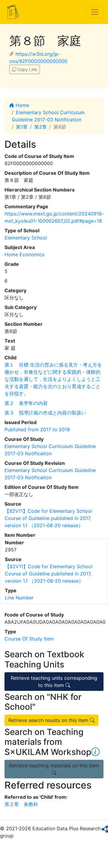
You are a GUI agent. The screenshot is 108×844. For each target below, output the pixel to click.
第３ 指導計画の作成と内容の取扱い (45, 413)
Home (21, 105)
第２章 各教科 (21, 804)
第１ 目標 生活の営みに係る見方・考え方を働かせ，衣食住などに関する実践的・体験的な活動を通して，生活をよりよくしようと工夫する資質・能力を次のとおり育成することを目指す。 (53, 379)
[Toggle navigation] (94, 12)
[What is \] (95, 752)
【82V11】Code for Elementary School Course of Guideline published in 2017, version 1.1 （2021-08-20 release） (48, 518)
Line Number (19, 598)
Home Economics (24, 254)
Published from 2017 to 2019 (37, 429)
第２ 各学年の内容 (26, 403)
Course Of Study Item (29, 639)
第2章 (40, 127)
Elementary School (25, 238)
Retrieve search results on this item (49, 720)
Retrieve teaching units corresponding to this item (54, 681)
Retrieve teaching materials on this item (54, 765)
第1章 (22, 127)
